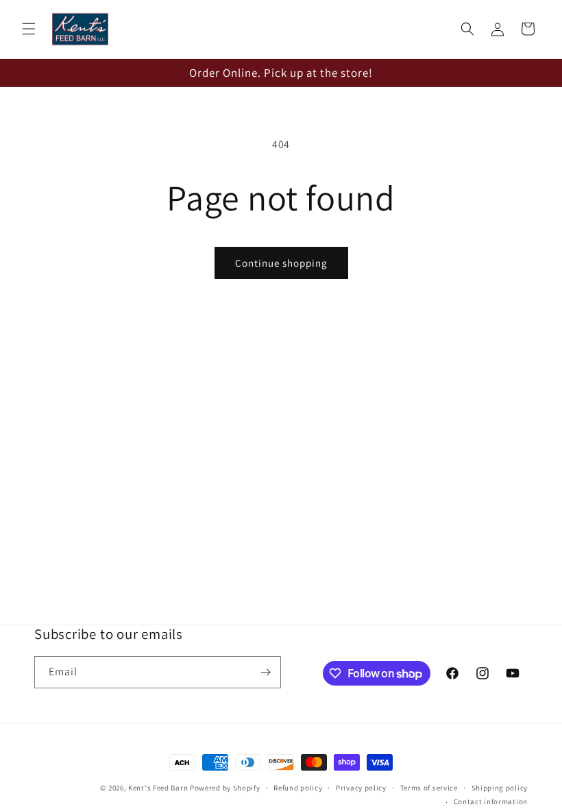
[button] (29, 29)
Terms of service (429, 788)
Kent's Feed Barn (158, 788)
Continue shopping (281, 262)
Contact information (491, 801)
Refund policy (297, 788)
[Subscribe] (265, 672)
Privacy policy (361, 788)
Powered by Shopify (225, 788)
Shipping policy (500, 788)
